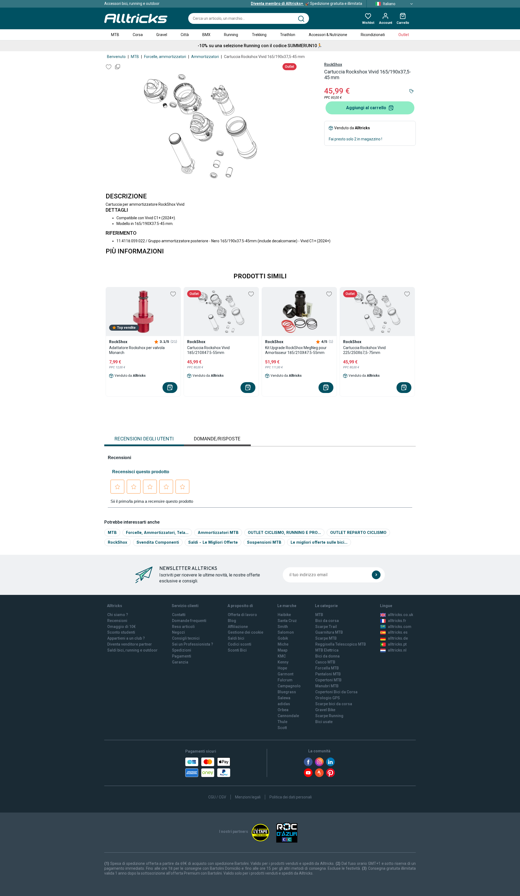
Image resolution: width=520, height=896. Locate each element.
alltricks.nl (397, 650)
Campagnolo (289, 686)
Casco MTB (325, 662)
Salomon (286, 632)
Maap (282, 650)
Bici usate (324, 722)
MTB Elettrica (327, 650)
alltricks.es (398, 632)
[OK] (376, 575)
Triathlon (287, 35)
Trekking (259, 35)
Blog (232, 620)
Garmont (285, 674)
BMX (206, 35)
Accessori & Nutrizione (328, 35)
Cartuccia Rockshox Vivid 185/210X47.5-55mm (208, 350)
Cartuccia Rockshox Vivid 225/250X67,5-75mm (364, 350)
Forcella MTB (327, 668)
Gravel (161, 35)
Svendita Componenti (157, 542)
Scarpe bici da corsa (333, 704)
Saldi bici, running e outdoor (132, 650)
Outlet (403, 35)
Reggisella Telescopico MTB (340, 644)
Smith (283, 626)
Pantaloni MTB (328, 674)
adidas (284, 704)
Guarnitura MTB (329, 632)
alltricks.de (398, 638)
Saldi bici (236, 638)
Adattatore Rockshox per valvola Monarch (137, 350)
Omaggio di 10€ (121, 626)
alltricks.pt (397, 644)
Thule (282, 722)
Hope (282, 668)
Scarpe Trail (326, 626)
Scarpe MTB (326, 638)
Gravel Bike (325, 710)
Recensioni (117, 620)
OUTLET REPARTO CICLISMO (358, 532)
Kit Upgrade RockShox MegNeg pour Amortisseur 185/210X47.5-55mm (296, 350)
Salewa (284, 698)
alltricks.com (399, 626)
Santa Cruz (287, 620)
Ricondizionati (373, 35)
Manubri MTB (327, 686)
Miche (283, 644)
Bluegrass (287, 692)
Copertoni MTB (328, 680)
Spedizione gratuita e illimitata (306, 3)
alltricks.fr (397, 620)
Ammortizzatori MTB (218, 532)
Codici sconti (239, 644)
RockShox (333, 64)
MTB (115, 35)
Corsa (138, 35)
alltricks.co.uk (400, 615)
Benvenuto (116, 56)
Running (231, 35)
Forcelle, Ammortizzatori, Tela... (157, 532)
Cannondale (288, 716)
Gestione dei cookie (245, 632)
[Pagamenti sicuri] (207, 767)
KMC (282, 656)
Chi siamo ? (117, 615)
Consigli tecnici (186, 638)
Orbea (283, 710)
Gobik (283, 638)
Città (185, 35)
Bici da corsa (327, 620)
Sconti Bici (237, 650)
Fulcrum (285, 680)
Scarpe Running (329, 716)
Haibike (284, 615)
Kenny (283, 662)
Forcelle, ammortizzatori (165, 56)
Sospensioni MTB (264, 542)
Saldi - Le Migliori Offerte (213, 542)
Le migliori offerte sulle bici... (319, 542)
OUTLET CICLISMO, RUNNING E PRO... (284, 532)
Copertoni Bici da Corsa (336, 692)
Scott (282, 728)
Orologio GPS (327, 698)
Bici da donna (327, 656)
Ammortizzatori (205, 56)
